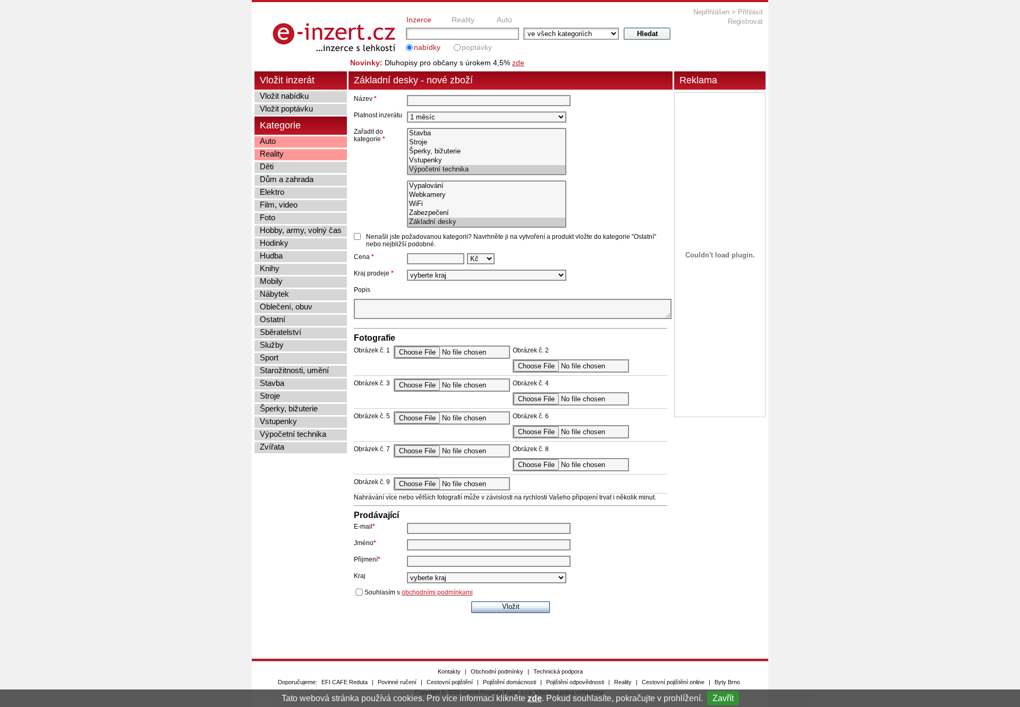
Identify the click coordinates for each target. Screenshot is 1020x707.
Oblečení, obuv (286, 306)
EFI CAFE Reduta (344, 682)
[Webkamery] (486, 195)
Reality (463, 19)
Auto (504, 19)
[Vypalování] (486, 186)
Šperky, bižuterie (289, 408)
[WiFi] (486, 204)
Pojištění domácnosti (509, 682)
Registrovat (745, 21)
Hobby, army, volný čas (301, 230)
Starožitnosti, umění (294, 370)
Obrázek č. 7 (372, 449)
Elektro (272, 191)
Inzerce (418, 19)
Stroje (270, 395)
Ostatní (272, 319)
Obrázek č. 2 (531, 350)
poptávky (477, 47)
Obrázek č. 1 (372, 350)
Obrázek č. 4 (531, 383)
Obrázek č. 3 (372, 383)
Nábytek (274, 293)
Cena (364, 257)
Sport (269, 357)
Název (365, 98)
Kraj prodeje (374, 273)
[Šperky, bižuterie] (486, 151)
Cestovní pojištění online (673, 682)
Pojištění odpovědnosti (575, 682)
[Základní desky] (486, 222)
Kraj (360, 576)
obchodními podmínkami (437, 592)
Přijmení (367, 559)
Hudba (271, 255)
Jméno (365, 543)
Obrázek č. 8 (531, 449)
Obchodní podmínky (497, 671)
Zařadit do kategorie (369, 135)
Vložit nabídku (284, 95)
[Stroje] (486, 142)
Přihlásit (750, 12)
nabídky (427, 47)
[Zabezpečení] (486, 213)
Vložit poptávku (286, 108)
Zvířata (272, 446)
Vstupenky (278, 421)
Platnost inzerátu (378, 115)
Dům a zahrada (286, 179)
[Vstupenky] (486, 160)
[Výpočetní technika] (486, 169)
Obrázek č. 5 (372, 416)
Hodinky (274, 242)
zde (535, 698)
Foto (267, 217)
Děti (267, 166)
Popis (362, 290)
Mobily (271, 281)
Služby (272, 344)
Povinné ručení (397, 682)
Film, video (279, 204)
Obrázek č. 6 (531, 416)
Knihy (269, 268)
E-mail (364, 526)
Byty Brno (727, 682)
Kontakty (449, 671)
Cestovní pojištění (450, 682)
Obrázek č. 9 (372, 482)
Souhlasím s (418, 592)
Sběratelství (280, 332)
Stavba (272, 382)
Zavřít (723, 698)
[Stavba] (486, 133)
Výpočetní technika (293, 433)
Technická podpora (558, 671)
